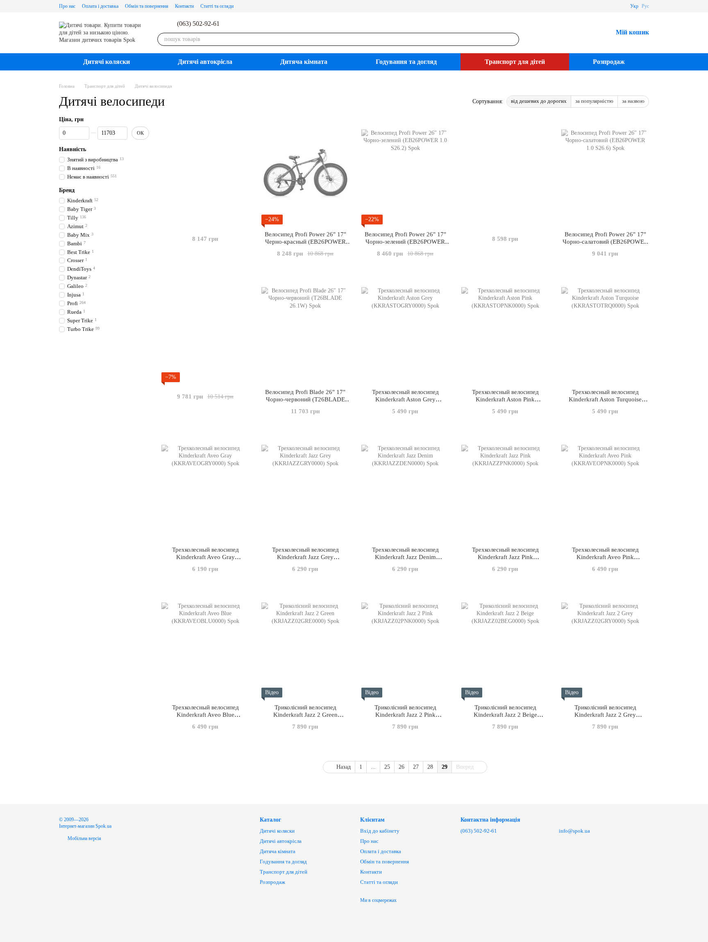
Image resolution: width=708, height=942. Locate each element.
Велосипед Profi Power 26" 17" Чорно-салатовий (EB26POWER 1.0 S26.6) (605, 241)
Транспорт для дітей (515, 61)
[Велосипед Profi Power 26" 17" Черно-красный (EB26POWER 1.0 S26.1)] (305, 173)
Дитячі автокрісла (205, 61)
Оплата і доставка (100, 6)
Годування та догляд (406, 61)
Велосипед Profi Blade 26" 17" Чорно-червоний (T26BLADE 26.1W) (305, 399)
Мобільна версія (83, 838)
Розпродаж (609, 61)
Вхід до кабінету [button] (379, 831)
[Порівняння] (563, 32)
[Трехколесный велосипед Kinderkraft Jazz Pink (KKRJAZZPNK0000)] (505, 488)
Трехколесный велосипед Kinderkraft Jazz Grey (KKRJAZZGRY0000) (305, 557)
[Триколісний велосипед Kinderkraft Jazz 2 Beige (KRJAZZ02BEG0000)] (505, 646)
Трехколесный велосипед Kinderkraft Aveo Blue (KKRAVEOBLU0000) (205, 714)
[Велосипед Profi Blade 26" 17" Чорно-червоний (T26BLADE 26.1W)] (305, 331)
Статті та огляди (217, 6)
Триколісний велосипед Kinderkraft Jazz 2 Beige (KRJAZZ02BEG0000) (505, 714)
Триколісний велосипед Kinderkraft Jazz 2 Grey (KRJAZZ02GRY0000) (605, 714)
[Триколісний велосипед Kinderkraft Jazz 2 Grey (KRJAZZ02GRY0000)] (605, 646)
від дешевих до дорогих (539, 101)
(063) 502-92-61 (198, 23)
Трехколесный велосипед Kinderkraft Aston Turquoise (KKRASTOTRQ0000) (605, 399)
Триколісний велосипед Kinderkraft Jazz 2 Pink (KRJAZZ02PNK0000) (405, 714)
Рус (645, 6)
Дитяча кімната (303, 61)
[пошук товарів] (512, 39)
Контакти (184, 6)
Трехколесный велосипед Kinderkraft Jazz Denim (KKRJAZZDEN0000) (405, 557)
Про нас (67, 6)
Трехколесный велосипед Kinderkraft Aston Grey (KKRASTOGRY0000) (405, 399)
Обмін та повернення (146, 6)
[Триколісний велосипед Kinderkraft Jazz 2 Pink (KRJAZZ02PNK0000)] (405, 646)
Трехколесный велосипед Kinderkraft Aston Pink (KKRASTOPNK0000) (505, 399)
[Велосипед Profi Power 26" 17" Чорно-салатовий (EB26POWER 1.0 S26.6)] (605, 173)
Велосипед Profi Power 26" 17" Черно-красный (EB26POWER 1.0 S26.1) (305, 241)
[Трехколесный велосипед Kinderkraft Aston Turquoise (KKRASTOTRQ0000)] (605, 331)
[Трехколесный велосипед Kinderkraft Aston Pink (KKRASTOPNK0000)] (505, 331)
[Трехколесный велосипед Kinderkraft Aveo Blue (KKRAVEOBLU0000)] (205, 646)
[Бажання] (584, 32)
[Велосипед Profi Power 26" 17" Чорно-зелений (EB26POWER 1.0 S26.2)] (405, 173)
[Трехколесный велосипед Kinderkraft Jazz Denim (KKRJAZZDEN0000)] (405, 488)
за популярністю (594, 101)
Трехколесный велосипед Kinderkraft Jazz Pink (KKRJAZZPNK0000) (505, 557)
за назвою (633, 101)
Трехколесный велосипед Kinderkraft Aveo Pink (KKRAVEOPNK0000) (605, 557)
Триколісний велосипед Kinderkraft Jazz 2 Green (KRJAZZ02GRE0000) (305, 714)
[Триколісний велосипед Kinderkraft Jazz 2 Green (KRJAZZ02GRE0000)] (305, 646)
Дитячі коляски (106, 61)
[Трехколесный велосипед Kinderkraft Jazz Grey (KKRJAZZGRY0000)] (305, 488)
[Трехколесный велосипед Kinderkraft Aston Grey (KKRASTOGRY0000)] (405, 331)
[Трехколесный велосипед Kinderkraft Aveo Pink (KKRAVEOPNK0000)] (605, 488)
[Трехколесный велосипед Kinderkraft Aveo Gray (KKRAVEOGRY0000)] (205, 488)
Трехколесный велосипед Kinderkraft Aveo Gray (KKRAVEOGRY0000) (205, 557)
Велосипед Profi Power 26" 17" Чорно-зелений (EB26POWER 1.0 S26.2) (405, 241)
